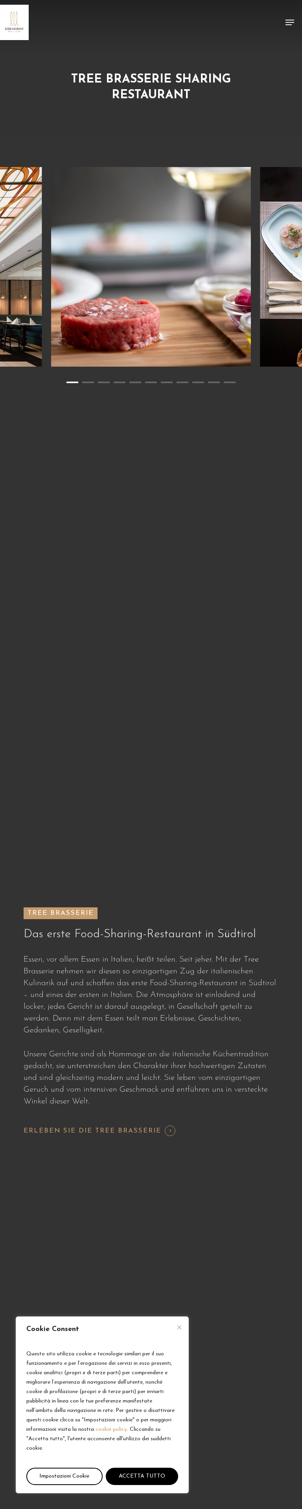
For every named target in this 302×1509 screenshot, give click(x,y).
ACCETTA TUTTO (142, 1476)
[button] (289, 22)
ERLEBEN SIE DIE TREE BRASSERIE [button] (92, 1130)
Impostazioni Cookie (64, 1476)
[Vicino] (179, 1327)
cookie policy (111, 1429)
